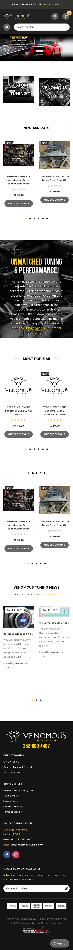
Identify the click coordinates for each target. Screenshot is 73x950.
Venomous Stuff (12, 772)
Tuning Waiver (11, 795)
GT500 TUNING (11, 761)
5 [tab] (43, 218)
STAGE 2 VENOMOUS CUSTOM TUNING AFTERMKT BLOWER (54, 411)
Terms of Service (12, 811)
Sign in (55, 16)
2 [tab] (38, 66)
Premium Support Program (18, 790)
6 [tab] (47, 218)
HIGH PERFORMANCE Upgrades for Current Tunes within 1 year (19, 180)
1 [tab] (34, 66)
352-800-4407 (52, 4)
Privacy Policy (10, 801)
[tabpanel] (36, 47)
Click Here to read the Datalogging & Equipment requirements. (37, 328)
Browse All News (50, 594)
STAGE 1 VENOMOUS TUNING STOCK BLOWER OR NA (18, 411)
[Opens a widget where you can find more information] (59, 943)
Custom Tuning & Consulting (19, 767)
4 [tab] (38, 218)
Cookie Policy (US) (13, 806)
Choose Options (18, 203)
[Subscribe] (66, 888)
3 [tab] (34, 218)
